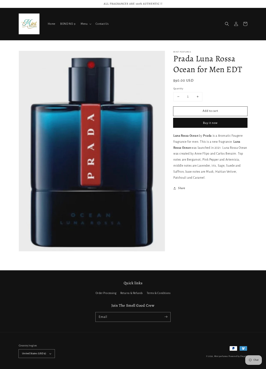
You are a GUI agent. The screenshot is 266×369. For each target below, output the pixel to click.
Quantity (178, 88)
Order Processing (106, 293)
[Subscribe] (165, 316)
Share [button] (181, 188)
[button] (227, 23)
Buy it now (210, 122)
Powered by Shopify (238, 356)
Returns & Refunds (131, 293)
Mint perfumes (221, 356)
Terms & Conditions (159, 293)
